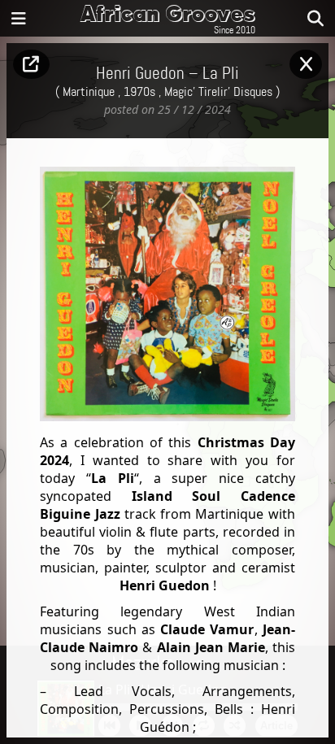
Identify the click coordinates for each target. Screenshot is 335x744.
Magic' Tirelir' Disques (218, 92)
